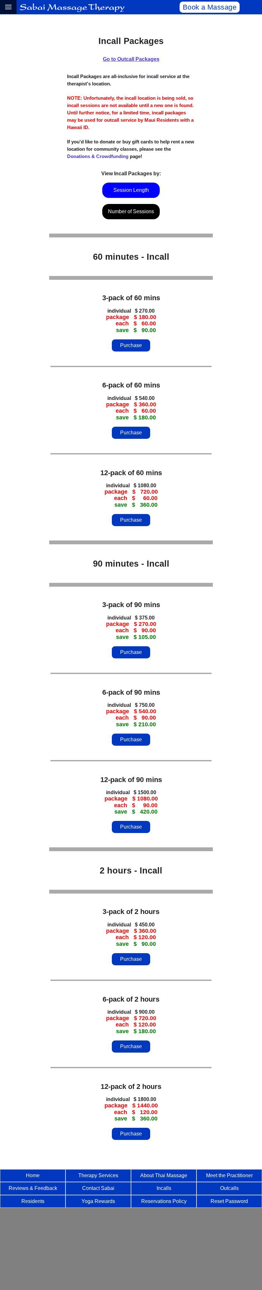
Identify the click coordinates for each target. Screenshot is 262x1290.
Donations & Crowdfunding (97, 156)
